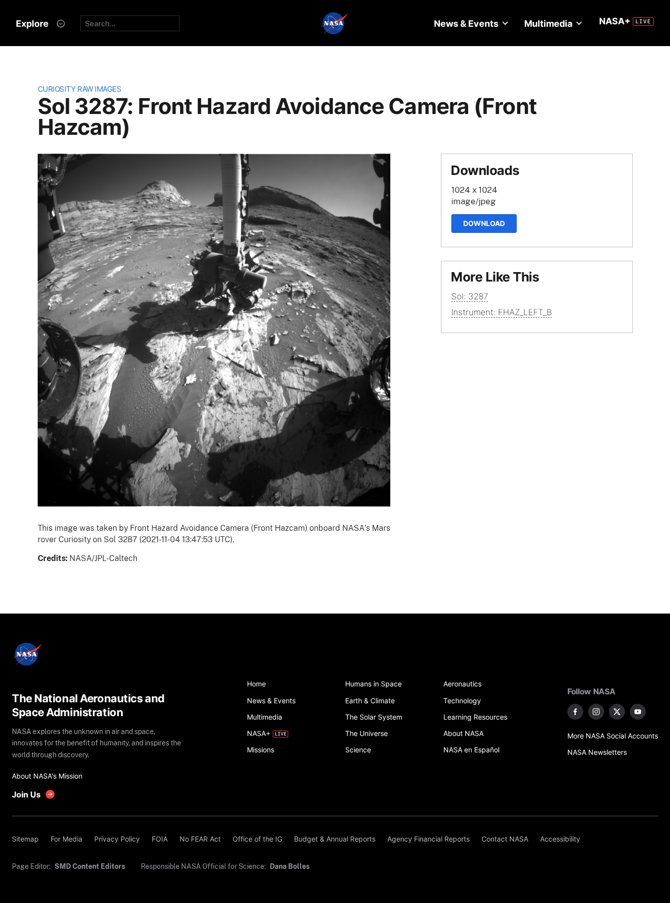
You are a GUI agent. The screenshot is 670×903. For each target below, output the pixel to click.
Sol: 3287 (469, 296)
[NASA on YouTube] (638, 712)
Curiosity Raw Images (80, 89)
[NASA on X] (617, 712)
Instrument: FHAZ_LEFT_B (501, 312)
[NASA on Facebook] (575, 712)
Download (484, 223)
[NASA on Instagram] (596, 712)
